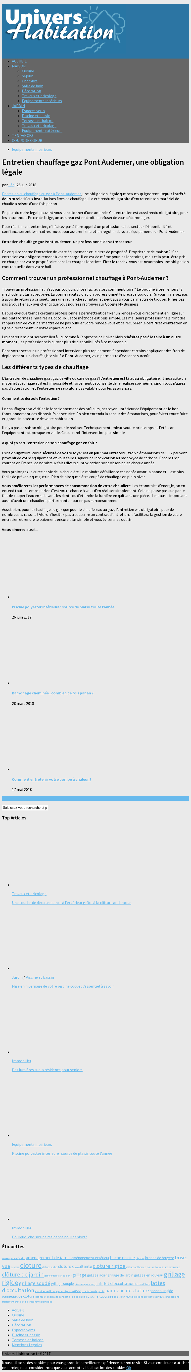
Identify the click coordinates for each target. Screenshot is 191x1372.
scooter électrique (154, 1296)
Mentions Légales (27, 1344)
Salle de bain (32, 85)
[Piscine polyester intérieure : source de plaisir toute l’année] (76, 596)
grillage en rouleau (148, 1275)
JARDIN (18, 105)
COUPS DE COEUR (27, 140)
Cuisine (28, 70)
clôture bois (153, 1267)
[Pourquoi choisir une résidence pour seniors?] (76, 1218)
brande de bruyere (159, 1257)
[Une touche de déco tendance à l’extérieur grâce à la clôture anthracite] (76, 884)
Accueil (18, 1310)
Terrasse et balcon (37, 120)
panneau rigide (161, 1290)
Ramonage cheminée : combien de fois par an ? (53, 692)
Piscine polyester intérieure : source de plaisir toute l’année (63, 606)
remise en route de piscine (128, 1296)
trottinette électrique (40, 1301)
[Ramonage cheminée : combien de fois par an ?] (76, 682)
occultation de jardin (93, 1291)
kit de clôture (142, 1284)
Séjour (27, 75)
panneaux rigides (68, 1296)
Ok (128, 1367)
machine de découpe (46, 1291)
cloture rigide (109, 1265)
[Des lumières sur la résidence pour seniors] (76, 1051)
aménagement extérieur (90, 1257)
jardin (99, 1283)
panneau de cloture (127, 1290)
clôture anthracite (136, 1267)
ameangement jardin (13, 1258)
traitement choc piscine (15, 1301)
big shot (140, 1258)
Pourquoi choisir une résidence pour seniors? (49, 1236)
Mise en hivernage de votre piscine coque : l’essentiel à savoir (63, 986)
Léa (11, 184)
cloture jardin (49, 1267)
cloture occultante (75, 1266)
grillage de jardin (120, 1275)
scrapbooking (171, 1296)
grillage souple (62, 1283)
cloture (31, 1265)
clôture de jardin (23, 1274)
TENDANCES (22, 135)
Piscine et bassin (36, 115)
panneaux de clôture (18, 1296)
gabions (67, 1275)
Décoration (31, 90)
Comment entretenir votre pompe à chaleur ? (51, 779)
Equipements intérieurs (42, 100)
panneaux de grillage (46, 1296)
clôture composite (170, 1267)
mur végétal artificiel (69, 1291)
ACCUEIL (19, 61)
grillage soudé (34, 1283)
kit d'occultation (119, 1283)
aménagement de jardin (48, 1257)
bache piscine (122, 1257)
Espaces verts (33, 110)
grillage (79, 1275)
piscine (83, 1296)
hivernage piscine (84, 1284)
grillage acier (97, 1275)
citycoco (15, 1267)
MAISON (19, 65)
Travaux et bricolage (39, 95)
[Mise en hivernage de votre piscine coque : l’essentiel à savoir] (76, 968)
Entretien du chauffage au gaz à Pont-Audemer (41, 193)
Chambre (30, 80)
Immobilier (21, 1060)
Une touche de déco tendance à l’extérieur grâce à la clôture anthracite (71, 902)
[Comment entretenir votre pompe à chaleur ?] (76, 769)
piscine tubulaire (100, 1296)
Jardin (17, 977)
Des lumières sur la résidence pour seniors (47, 1069)
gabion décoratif (53, 1275)
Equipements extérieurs (42, 130)
